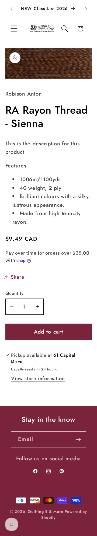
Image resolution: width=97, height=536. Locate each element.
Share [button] (18, 277)
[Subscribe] (78, 439)
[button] (14, 28)
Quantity (14, 293)
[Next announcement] (86, 9)
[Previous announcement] (11, 9)
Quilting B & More (45, 511)
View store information (38, 378)
